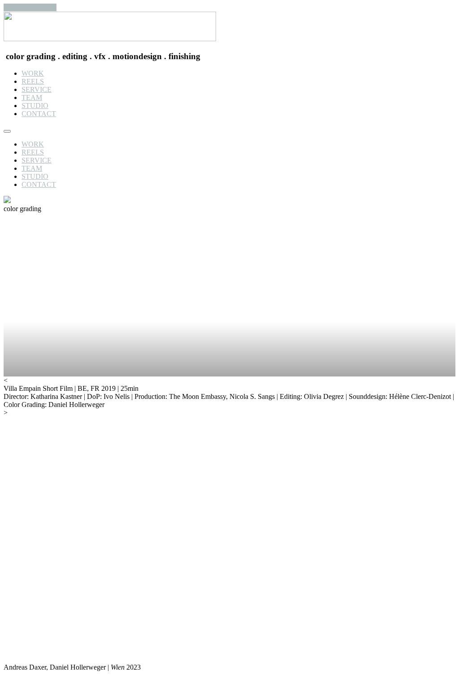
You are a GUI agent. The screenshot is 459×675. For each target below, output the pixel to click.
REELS (33, 81)
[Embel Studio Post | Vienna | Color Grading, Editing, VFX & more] (110, 39)
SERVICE (37, 89)
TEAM (32, 97)
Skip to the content (30, 7)
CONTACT (39, 113)
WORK (33, 73)
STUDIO (35, 105)
